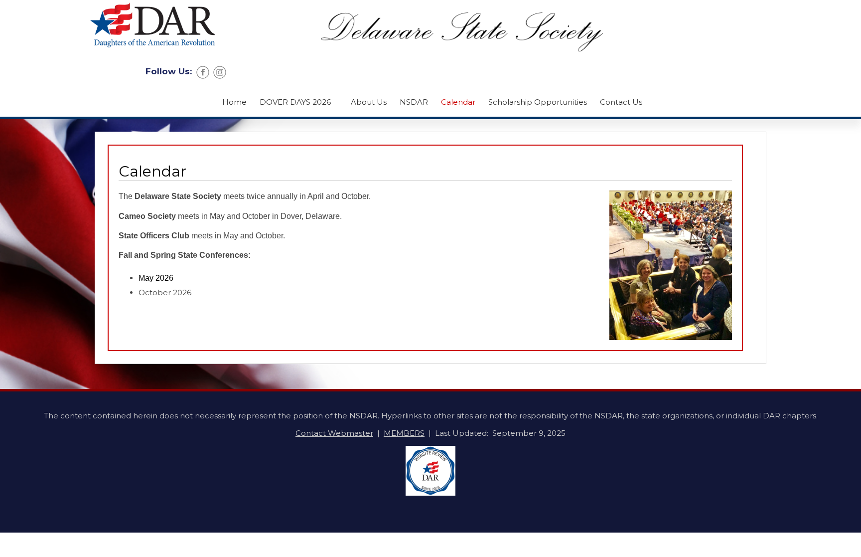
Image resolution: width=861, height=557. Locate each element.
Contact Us (621, 102)
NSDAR (414, 102)
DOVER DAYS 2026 (295, 102)
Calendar (458, 102)
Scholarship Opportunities (537, 102)
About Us (369, 102)
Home (234, 102)
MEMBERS (404, 433)
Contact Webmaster (334, 433)
